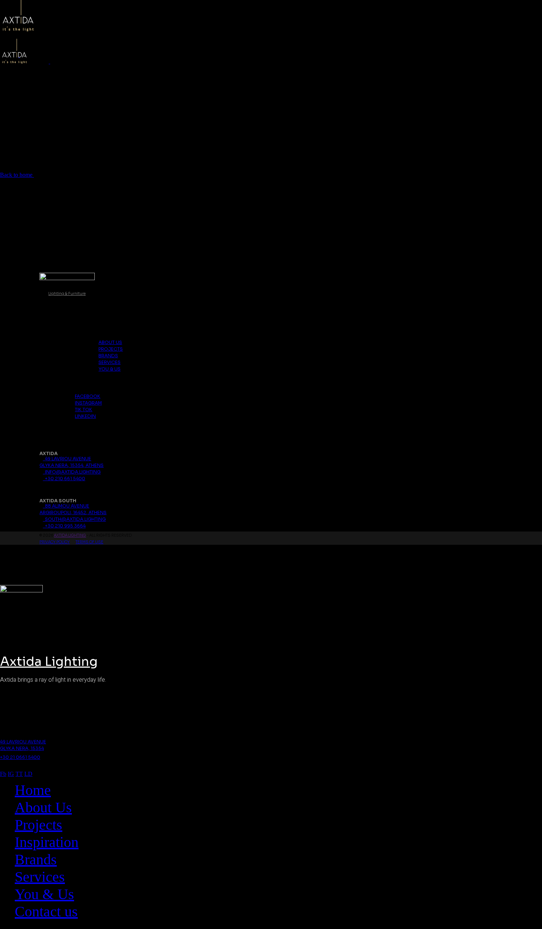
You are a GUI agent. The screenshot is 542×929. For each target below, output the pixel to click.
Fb (3, 774)
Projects (110, 349)
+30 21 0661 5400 (20, 757)
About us (110, 342)
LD (28, 774)
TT (19, 774)
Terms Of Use (89, 542)
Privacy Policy (54, 542)
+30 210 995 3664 (64, 526)
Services (109, 362)
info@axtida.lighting (72, 472)
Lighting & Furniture (67, 293)
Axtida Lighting (70, 535)
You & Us (109, 369)
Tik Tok (83, 409)
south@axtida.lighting (74, 519)
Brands (108, 355)
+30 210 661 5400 (64, 478)
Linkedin (85, 416)
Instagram (88, 403)
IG (11, 774)
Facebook (87, 396)
